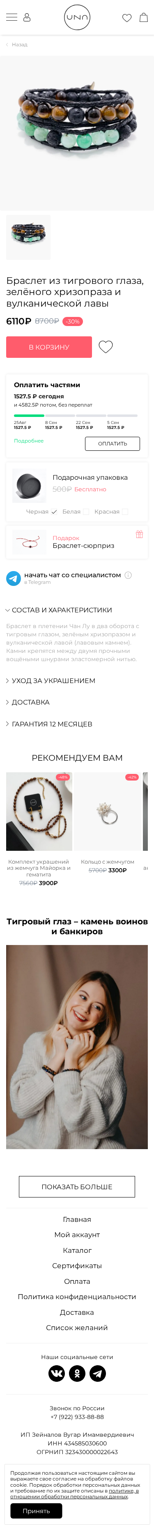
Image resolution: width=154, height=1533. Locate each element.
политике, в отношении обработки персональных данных (74, 1494)
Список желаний (77, 1328)
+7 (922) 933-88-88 (77, 1417)
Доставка (77, 1312)
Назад (20, 45)
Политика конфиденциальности (77, 1297)
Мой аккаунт (77, 1235)
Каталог (77, 1250)
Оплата (77, 1281)
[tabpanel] (38, 829)
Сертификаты (77, 1266)
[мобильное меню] (11, 17)
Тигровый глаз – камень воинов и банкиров (77, 926)
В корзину (49, 347)
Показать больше (77, 1187)
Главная (77, 1219)
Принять (36, 1511)
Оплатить (112, 443)
